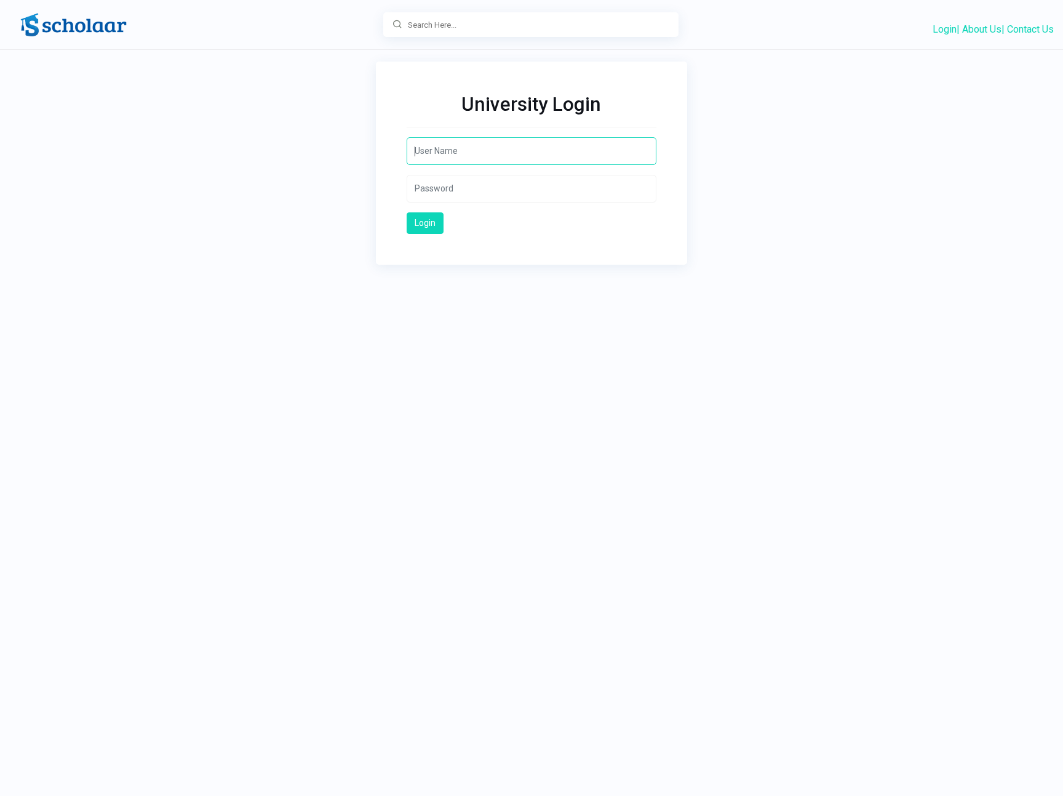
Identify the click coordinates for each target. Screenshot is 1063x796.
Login (945, 29)
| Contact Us (1027, 29)
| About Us (979, 29)
